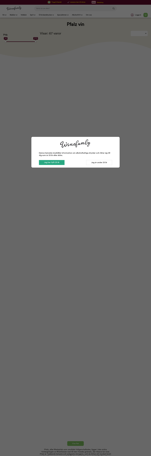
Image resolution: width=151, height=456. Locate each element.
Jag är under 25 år (99, 162)
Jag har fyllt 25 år (51, 162)
